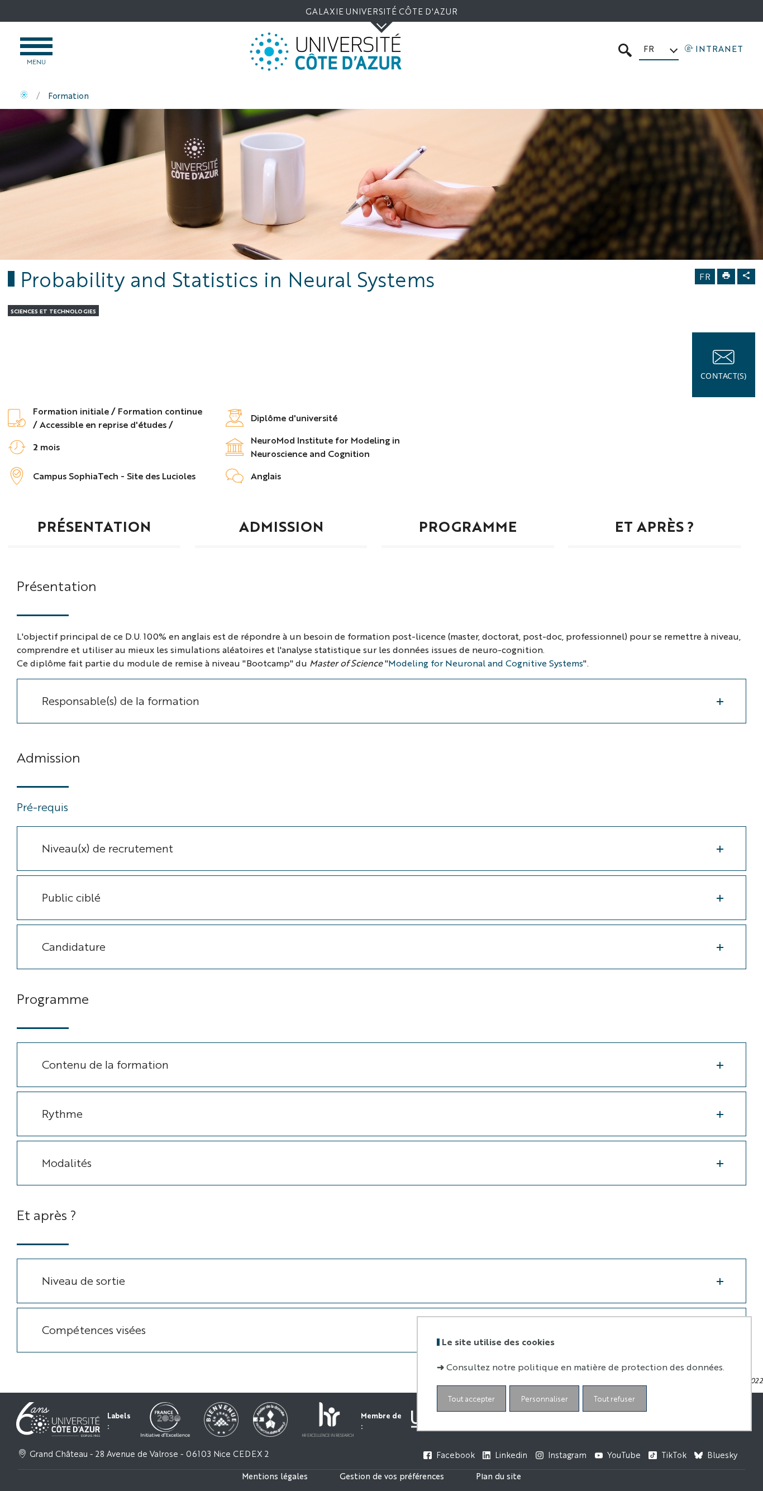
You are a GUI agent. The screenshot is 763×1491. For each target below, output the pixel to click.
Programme (468, 525)
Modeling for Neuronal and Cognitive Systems (485, 663)
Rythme (62, 1113)
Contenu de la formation (105, 1063)
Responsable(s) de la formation (120, 700)
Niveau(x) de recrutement (107, 847)
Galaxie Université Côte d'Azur (381, 11)
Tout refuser (614, 1398)
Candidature (74, 946)
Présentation (94, 525)
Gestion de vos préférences (392, 1475)
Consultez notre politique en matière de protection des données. (585, 1367)
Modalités (67, 1162)
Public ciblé (71, 896)
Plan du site (498, 1475)
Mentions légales (275, 1475)
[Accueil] (24, 95)
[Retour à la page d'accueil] (326, 51)
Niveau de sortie (83, 1280)
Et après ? (654, 525)
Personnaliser (544, 1398)
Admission (281, 525)
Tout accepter (471, 1398)
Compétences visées (94, 1329)
